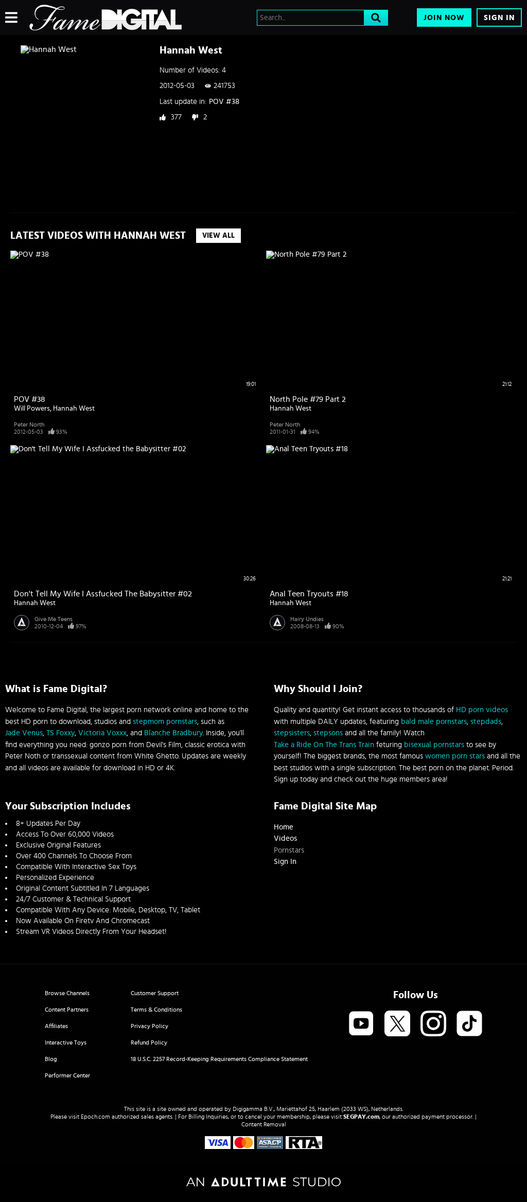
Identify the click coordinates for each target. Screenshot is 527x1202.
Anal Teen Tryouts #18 (309, 594)
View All (218, 235)
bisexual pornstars (434, 745)
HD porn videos (482, 710)
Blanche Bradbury (173, 733)
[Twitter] (397, 1024)
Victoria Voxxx (102, 733)
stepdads (485, 722)
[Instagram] (433, 1024)
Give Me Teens (53, 619)
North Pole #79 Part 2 (308, 399)
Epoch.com (95, 1116)
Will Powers (32, 408)
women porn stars (455, 756)
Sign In (499, 18)
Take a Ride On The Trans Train (324, 745)
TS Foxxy (60, 733)
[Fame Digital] (106, 17)
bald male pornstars (434, 722)
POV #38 (224, 101)
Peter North (29, 424)
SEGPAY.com (361, 1116)
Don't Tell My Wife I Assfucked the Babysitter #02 (103, 594)
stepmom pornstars (165, 722)
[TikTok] (469, 1024)
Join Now (444, 18)
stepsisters (292, 733)
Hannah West (74, 408)
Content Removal (263, 1124)
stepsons (328, 733)
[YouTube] (361, 1024)
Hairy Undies (307, 619)
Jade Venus (24, 733)
